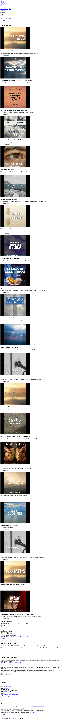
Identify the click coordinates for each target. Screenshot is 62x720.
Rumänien (14, 673)
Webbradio (2, 10)
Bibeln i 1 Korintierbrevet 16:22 (37, 706)
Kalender (2, 1)
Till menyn (2, 20)
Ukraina (19, 673)
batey (57, 660)
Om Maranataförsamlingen (5, 8)
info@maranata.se (7, 686)
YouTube (2, 2)
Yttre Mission (3, 5)
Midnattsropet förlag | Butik (5, 9)
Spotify (17, 636)
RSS (27, 636)
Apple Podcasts (22, 636)
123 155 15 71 (6, 688)
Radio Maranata (3, 3)
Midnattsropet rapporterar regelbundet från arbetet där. (10, 662)
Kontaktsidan (30, 674)
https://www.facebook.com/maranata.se (8, 696)
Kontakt (2, 6)
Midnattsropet (3, 4)
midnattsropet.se (26, 645)
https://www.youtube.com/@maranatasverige (9, 694)
